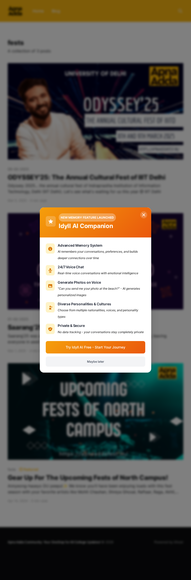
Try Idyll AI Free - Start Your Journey (95, 347)
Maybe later (95, 361)
